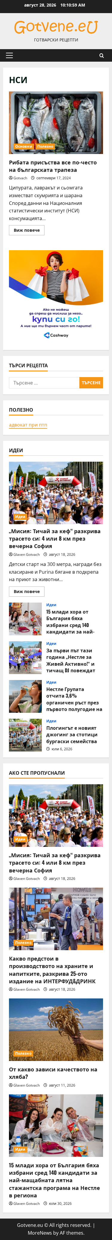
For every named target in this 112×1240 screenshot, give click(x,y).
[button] (9, 55)
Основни (23, 146)
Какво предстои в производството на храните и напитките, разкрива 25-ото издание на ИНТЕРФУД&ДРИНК (52, 969)
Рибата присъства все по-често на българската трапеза (56, 122)
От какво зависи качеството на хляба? (53, 1072)
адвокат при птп (28, 424)
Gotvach (20, 178)
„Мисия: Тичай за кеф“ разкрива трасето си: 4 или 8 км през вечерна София (55, 538)
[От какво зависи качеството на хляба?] (56, 1029)
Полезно (45, 146)
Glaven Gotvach (26, 554)
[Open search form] (101, 55)
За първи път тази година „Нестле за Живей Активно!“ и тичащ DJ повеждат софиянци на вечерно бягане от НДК (25, 657)
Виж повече (29, 231)
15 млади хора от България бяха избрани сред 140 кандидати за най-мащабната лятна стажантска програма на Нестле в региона (25, 619)
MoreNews (40, 1233)
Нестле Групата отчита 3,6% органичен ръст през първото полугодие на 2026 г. (25, 696)
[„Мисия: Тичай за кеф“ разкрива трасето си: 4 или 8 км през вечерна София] (56, 493)
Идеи (20, 516)
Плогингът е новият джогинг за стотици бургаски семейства (25, 735)
